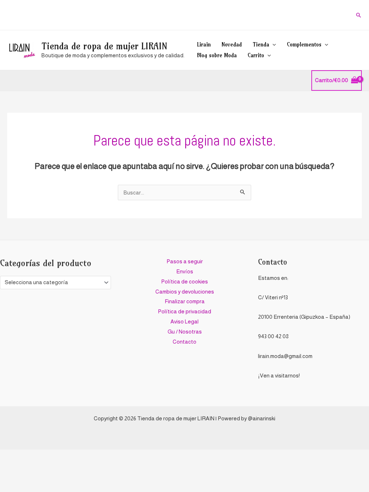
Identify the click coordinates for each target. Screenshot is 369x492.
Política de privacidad (184, 311)
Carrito (256, 55)
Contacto (184, 342)
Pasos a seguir (184, 261)
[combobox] (55, 282)
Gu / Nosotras (185, 331)
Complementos (304, 44)
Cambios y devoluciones (184, 292)
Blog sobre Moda (217, 55)
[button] (358, 15)
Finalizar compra (185, 301)
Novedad (232, 44)
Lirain (204, 44)
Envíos (184, 271)
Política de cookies (184, 281)
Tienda (261, 44)
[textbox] (52, 282)
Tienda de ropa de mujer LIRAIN (104, 46)
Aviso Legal (184, 321)
